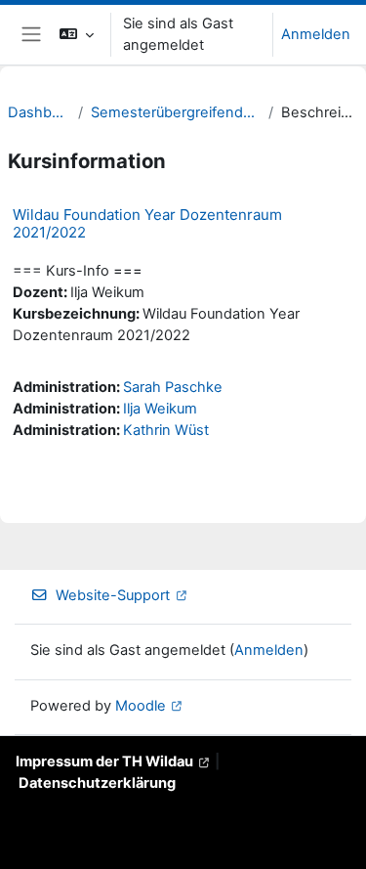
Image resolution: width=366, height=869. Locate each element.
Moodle (140, 706)
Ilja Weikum (160, 408)
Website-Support (113, 595)
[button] (76, 35)
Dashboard (39, 112)
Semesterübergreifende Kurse (176, 112)
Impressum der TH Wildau (104, 761)
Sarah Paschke (173, 387)
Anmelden (315, 34)
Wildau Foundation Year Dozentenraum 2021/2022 (147, 223)
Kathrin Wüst (166, 430)
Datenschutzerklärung (97, 783)
